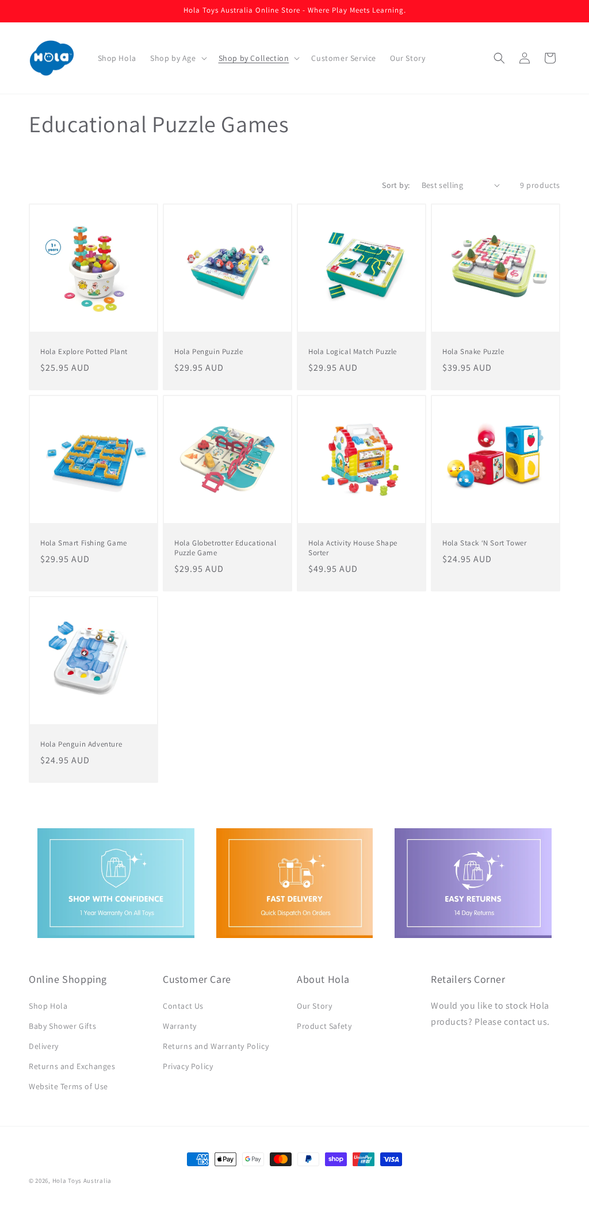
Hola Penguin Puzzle (208, 351)
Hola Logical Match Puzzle (352, 351)
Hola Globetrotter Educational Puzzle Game (225, 548)
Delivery (44, 1046)
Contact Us (183, 1006)
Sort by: (396, 185)
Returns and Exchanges (72, 1066)
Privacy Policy (188, 1066)
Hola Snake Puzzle (473, 351)
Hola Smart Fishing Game (83, 543)
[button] (177, 58)
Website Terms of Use (68, 1086)
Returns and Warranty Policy (216, 1046)
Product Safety (324, 1026)
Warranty (180, 1026)
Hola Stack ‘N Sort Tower (484, 543)
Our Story (314, 1006)
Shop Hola (48, 1006)
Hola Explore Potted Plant (84, 351)
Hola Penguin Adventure (81, 744)
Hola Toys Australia (82, 1181)
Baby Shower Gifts (62, 1026)
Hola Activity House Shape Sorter (352, 548)
